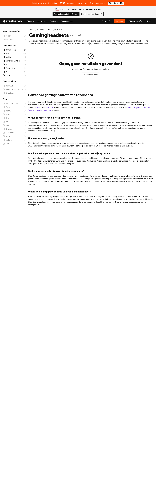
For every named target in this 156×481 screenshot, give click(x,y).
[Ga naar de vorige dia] (16, 3)
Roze (7, 114)
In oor (8, 36)
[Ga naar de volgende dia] (140, 3)
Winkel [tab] (29, 21)
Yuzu (7, 143)
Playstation (138, 107)
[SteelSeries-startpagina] (13, 21)
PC (6, 64)
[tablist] (42, 21)
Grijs (7, 118)
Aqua (7, 136)
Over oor (9, 39)
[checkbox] (4, 36)
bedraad (37, 107)
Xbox (7, 75)
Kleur (5, 99)
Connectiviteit (9, 81)
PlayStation (10, 68)
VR (6, 72)
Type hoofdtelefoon (12, 31)
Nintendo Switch (12, 61)
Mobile (8, 57)
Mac (7, 53)
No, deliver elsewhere (90, 14)
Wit (6, 122)
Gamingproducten (37, 29)
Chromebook (11, 50)
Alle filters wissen (91, 74)
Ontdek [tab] (53, 21)
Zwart (8, 107)
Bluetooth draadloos (14, 89)
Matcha (8, 140)
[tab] (106, 21)
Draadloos (9, 93)
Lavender (9, 133)
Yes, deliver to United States (65, 14)
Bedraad (9, 86)
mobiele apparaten (43, 110)
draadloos (48, 107)
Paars (8, 125)
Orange (8, 129)
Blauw (8, 111)
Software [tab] (41, 21)
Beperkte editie (11, 103)
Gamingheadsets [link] (55, 29)
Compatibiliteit (9, 45)
